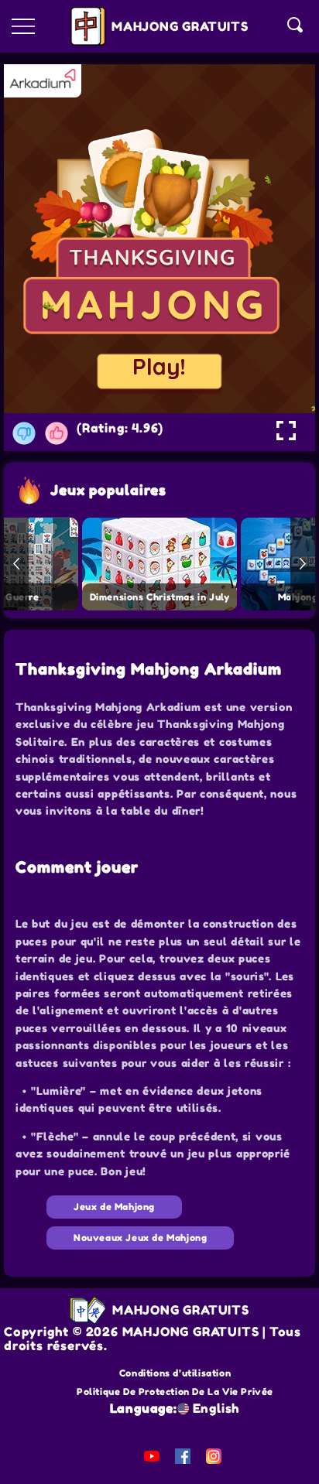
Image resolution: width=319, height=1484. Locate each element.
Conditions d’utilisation (175, 1373)
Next (302, 564)
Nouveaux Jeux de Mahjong (140, 1237)
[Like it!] (56, 433)
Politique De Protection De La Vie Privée (175, 1391)
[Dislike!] (24, 433)
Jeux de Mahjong (114, 1206)
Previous (16, 564)
